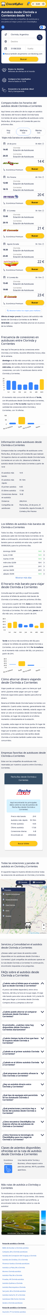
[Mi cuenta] (28, 3)
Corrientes (39, 885)
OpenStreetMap (34, 935)
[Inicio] (13, 4)
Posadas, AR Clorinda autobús (13, 1281)
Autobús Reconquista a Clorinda (13, 1289)
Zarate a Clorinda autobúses (12, 1305)
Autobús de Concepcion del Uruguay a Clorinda (19, 1258)
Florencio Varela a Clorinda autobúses (15, 1266)
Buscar (35, 169)
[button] (28, 927)
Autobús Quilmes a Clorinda (12, 1285)
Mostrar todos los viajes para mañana (24, 310)
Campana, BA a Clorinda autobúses (14, 1254)
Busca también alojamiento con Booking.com (23, 54)
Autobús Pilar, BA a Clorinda (12, 1277)
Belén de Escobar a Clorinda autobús (15, 1250)
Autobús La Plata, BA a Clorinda (13, 1270)
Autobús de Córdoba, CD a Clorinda (15, 1262)
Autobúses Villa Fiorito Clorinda (13, 1301)
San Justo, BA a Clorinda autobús (14, 1293)
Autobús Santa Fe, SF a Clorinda (13, 1297)
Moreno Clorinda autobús (11, 1273)
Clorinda (23, 885)
